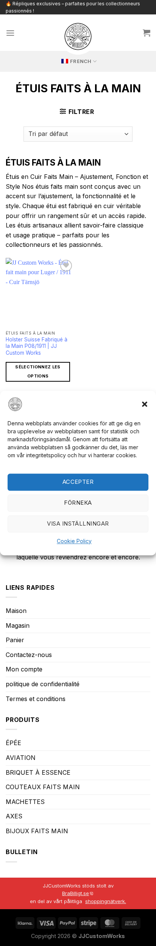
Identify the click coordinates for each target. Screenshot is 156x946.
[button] (144, 404)
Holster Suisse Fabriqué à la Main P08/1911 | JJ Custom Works (36, 346)
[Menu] (10, 33)
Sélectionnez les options (37, 371)
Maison (16, 610)
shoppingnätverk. (105, 901)
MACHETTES (25, 801)
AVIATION (21, 757)
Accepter (78, 482)
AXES (14, 816)
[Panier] (146, 32)
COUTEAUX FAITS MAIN (43, 787)
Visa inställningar (78, 523)
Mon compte (24, 669)
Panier (15, 640)
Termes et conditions (36, 699)
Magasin (18, 625)
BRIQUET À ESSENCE (38, 772)
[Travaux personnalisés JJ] (78, 36)
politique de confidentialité (43, 684)
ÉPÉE (13, 743)
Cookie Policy (74, 541)
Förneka (78, 503)
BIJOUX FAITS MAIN (37, 831)
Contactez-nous (29, 655)
